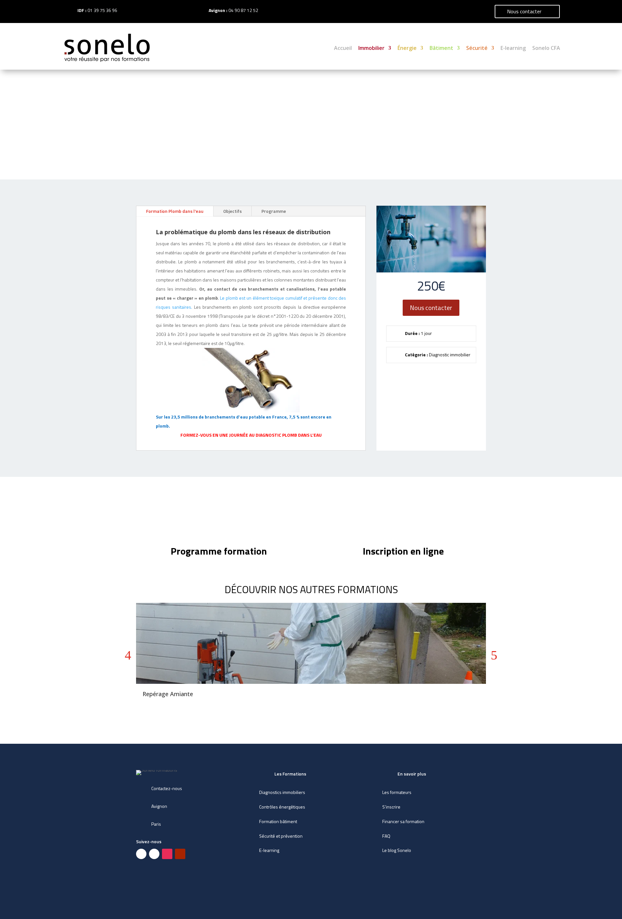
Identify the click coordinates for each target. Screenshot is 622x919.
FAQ (386, 836)
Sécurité (477, 48)
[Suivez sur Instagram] (167, 854)
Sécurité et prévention (281, 836)
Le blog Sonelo (396, 850)
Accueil (343, 48)
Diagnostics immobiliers (282, 792)
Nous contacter (524, 11)
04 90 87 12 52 (243, 10)
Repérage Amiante (168, 694)
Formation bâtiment (278, 821)
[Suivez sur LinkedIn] (154, 854)
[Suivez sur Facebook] (141, 854)
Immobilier (371, 48)
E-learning (513, 48)
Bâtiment (441, 48)
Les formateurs (396, 792)
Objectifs (232, 211)
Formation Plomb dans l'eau (174, 211)
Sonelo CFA (546, 48)
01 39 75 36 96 (102, 10)
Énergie (407, 48)
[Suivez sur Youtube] (180, 854)
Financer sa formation (403, 821)
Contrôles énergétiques (282, 806)
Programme (273, 211)
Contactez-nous (166, 788)
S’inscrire (391, 806)
